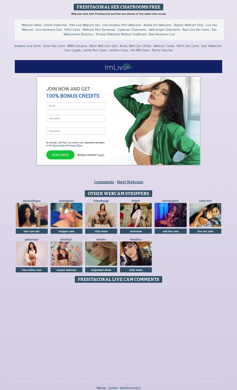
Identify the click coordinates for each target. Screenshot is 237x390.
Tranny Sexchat (162, 50)
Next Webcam (130, 182)
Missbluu (136, 239)
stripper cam (66, 231)
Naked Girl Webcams (157, 25)
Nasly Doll (205, 200)
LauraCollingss (32, 200)
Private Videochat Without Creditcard (121, 34)
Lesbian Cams (118, 50)
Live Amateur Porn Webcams (121, 25)
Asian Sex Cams (54, 46)
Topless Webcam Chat (188, 25)
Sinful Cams (72, 29)
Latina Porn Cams (95, 50)
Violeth (135, 200)
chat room (101, 231)
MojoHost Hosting (130, 387)
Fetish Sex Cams (188, 46)
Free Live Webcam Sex (84, 25)
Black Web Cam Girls (104, 46)
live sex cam (205, 231)
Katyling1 (66, 239)
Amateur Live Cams (27, 46)
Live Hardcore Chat (49, 29)
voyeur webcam (66, 270)
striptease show (101, 270)
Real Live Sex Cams (196, 29)
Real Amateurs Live (162, 34)
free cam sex (32, 231)
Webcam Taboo (31, 25)
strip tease (136, 270)
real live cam (170, 231)
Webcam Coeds (163, 46)
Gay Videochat (211, 46)
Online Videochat (55, 25)
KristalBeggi (101, 200)
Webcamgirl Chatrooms (164, 29)
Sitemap (101, 387)
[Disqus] (118, 331)
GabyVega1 (32, 239)
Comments (104, 182)
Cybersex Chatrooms (132, 29)
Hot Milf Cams (140, 50)
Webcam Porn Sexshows (99, 29)
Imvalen (101, 239)
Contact (113, 387)
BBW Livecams (77, 46)
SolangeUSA (66, 200)
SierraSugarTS (170, 200)
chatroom (136, 231)
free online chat (32, 270)
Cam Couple (72, 50)
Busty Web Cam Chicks (135, 46)
